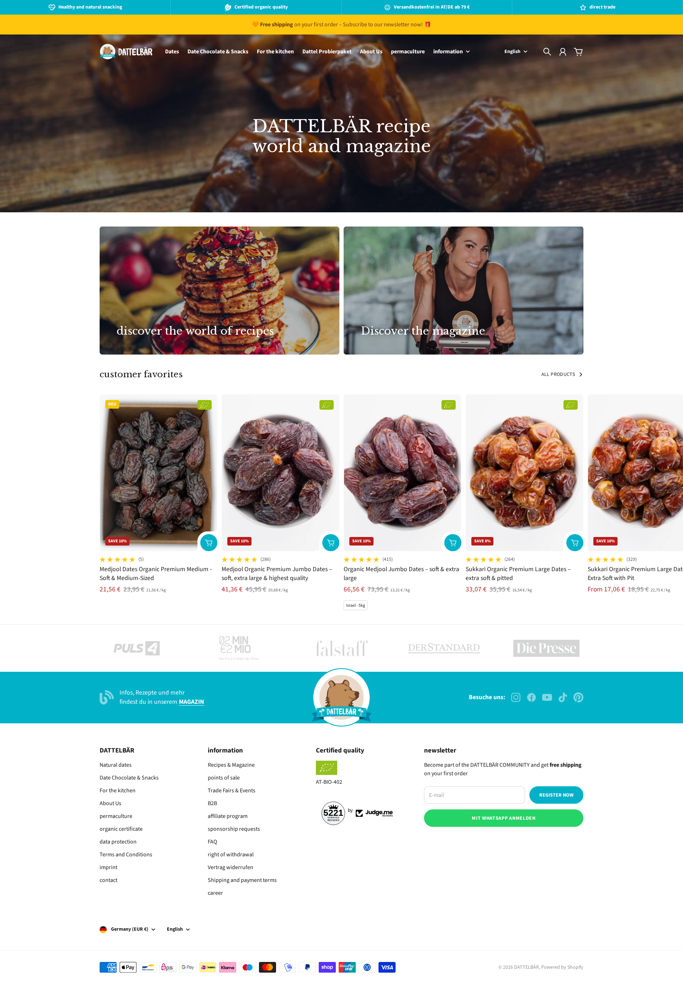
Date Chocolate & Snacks (129, 778)
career (215, 893)
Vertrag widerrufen (230, 867)
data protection (118, 842)
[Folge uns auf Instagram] (516, 697)
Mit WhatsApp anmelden (504, 818)
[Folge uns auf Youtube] (547, 697)
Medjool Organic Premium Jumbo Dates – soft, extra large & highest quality (277, 574)
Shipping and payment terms (242, 880)
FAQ (212, 842)
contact (108, 880)
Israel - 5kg (355, 605)
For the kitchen (118, 790)
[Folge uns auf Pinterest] (578, 697)
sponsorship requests (234, 829)
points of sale (224, 778)
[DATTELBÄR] (126, 51)
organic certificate (121, 829)
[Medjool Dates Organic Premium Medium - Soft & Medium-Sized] (158, 472)
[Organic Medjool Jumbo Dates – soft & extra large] (402, 472)
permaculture (116, 816)
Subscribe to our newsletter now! (383, 24)
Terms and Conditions (126, 854)
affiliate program (228, 816)
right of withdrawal (231, 854)
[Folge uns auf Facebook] (531, 697)
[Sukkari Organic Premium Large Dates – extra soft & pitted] (524, 472)
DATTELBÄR (526, 967)
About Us (110, 803)
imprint (108, 867)
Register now (556, 795)
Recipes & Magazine (231, 765)
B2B (212, 803)
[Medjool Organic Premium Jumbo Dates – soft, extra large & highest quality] (280, 472)
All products (558, 374)
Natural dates (116, 765)
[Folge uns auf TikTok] (563, 697)
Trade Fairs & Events (231, 790)
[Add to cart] (208, 542)
